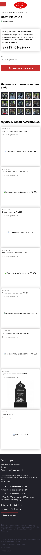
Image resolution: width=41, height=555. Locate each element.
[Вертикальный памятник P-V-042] (20, 272)
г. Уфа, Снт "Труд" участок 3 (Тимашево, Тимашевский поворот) (17, 498)
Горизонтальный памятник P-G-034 (15, 172)
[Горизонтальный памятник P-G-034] (20, 192)
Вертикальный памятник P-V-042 (14, 252)
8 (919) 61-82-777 (16, 47)
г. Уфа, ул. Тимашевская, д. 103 (14, 486)
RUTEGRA (6, 550)
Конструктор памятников (10, 464)
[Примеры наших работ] (5, 96)
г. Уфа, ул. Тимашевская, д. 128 (14, 490)
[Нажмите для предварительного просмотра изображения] (7, 21)
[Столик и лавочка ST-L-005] (20, 232)
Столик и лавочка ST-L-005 (12, 212)
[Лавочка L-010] (20, 434)
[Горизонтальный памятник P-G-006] (20, 313)
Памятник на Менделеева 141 (12, 470)
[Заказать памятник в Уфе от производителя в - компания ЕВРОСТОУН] (20, 5)
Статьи (3, 467)
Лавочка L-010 (7, 414)
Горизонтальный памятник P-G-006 (15, 293)
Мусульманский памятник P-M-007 (15, 374)
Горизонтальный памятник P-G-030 (15, 333)
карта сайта (5, 548)
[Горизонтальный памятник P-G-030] (20, 353)
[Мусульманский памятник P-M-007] (20, 394)
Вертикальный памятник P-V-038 (14, 131)
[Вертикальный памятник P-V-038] (20, 151)
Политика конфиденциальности (13, 545)
